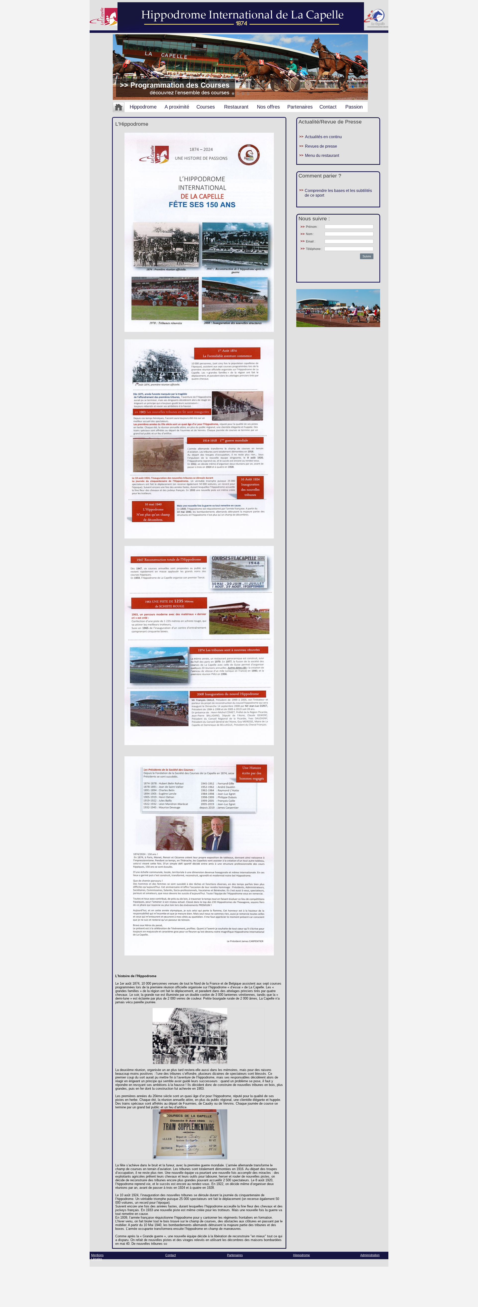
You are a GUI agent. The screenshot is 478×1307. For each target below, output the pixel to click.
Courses (205, 107)
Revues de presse (321, 146)
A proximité (177, 107)
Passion (354, 107)
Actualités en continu (323, 137)
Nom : (310, 234)
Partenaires (300, 107)
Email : (310, 241)
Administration (370, 1255)
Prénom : (312, 227)
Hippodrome (143, 107)
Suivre (366, 256)
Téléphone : (314, 249)
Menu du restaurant (322, 155)
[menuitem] (118, 107)
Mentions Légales (97, 1257)
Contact (328, 107)
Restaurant (236, 107)
